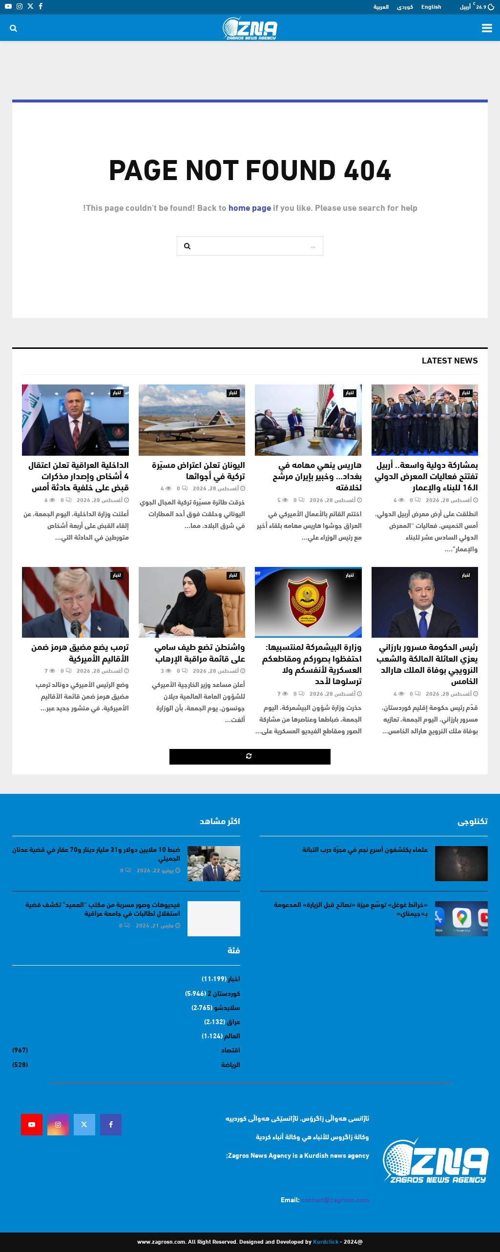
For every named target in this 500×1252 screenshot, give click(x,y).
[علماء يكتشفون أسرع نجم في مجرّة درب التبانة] (461, 863)
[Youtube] (31, 1124)
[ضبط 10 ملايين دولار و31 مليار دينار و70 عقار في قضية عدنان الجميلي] (214, 863)
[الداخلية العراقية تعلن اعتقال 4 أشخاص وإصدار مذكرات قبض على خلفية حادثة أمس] (75, 420)
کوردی (405, 7)
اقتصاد (230, 1050)
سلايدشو (227, 1008)
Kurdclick (325, 1242)
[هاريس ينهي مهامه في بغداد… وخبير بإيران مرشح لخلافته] (308, 420)
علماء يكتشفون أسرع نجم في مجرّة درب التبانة (365, 850)
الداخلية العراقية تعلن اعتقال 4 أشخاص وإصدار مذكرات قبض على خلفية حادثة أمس (78, 477)
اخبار (466, 393)
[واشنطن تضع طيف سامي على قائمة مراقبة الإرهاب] (192, 602)
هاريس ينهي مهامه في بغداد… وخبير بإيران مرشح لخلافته (317, 477)
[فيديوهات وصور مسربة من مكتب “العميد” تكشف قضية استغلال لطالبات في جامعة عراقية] (214, 918)
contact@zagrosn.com (335, 1200)
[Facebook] (111, 1124)
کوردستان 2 (224, 994)
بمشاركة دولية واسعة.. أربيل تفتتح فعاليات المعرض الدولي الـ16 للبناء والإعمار (426, 477)
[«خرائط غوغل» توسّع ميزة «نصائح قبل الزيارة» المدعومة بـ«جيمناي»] (461, 918)
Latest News (450, 361)
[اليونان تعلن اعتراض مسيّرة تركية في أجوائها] (192, 420)
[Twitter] (84, 1124)
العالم (232, 1036)
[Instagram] (58, 1124)
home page (250, 208)
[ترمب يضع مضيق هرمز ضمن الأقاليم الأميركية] (75, 602)
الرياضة (230, 1065)
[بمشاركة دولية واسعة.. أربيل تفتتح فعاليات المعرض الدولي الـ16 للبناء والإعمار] (425, 420)
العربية (381, 7)
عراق (233, 1022)
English (431, 7)
